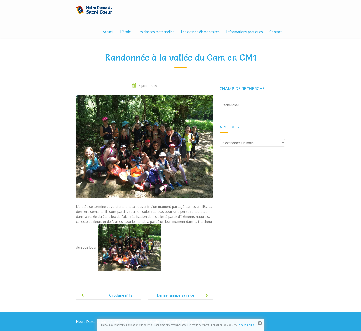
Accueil (108, 31)
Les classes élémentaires (200, 31)
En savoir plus (246, 325)
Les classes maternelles (155, 31)
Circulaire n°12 (120, 295)
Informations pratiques (244, 31)
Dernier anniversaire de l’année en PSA (175, 298)
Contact (275, 31)
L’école (125, 31)
